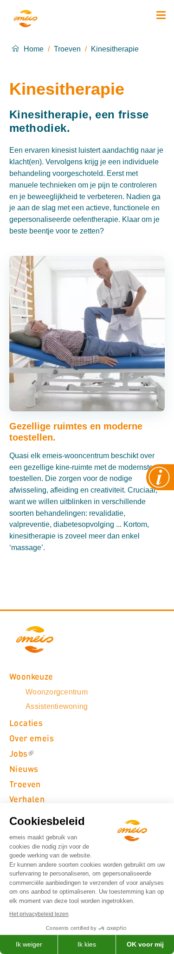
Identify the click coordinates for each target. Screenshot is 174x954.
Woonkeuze (31, 676)
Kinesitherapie (115, 49)
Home (34, 49)
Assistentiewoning (57, 706)
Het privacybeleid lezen (39, 914)
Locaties (26, 722)
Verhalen (27, 799)
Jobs (18, 753)
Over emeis (31, 738)
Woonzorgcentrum (57, 692)
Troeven (67, 49)
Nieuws (23, 768)
